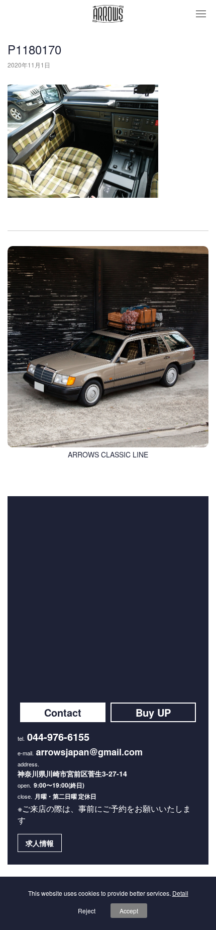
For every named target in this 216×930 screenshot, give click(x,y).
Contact (62, 712)
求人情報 (40, 843)
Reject (86, 910)
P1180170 (34, 49)
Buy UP (153, 712)
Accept (129, 910)
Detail (180, 893)
